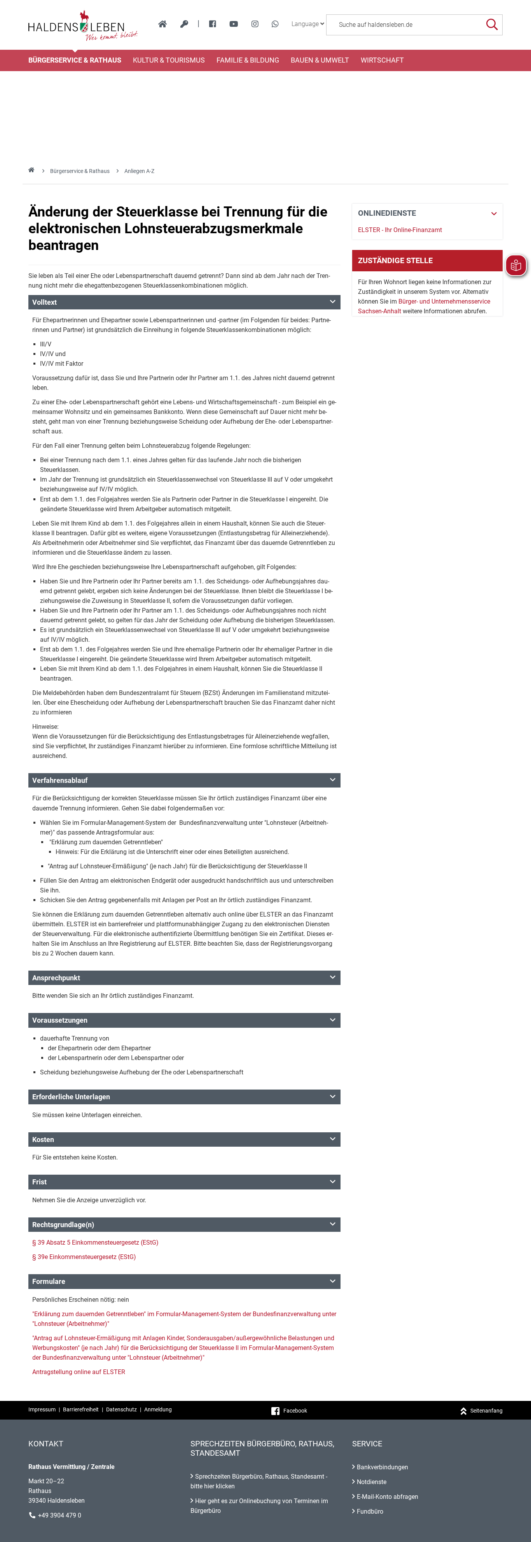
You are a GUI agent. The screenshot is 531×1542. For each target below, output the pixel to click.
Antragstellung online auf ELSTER (78, 1372)
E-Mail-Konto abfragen (387, 1496)
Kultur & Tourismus (169, 60)
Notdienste (371, 1482)
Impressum (42, 1409)
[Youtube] (234, 24)
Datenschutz (121, 1409)
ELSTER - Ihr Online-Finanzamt (400, 230)
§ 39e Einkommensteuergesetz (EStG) (84, 1257)
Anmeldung (158, 1409)
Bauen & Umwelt (320, 60)
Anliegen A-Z (139, 171)
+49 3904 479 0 (59, 1515)
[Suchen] (492, 25)
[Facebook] (212, 24)
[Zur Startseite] (83, 25)
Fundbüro (370, 1511)
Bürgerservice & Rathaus (74, 60)
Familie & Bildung (248, 60)
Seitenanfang (486, 1411)
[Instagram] (255, 24)
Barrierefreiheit (81, 1409)
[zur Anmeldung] (184, 24)
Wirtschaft (382, 60)
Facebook (295, 1411)
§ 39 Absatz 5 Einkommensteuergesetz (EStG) (95, 1242)
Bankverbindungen (382, 1467)
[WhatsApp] (275, 24)
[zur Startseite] (162, 24)
